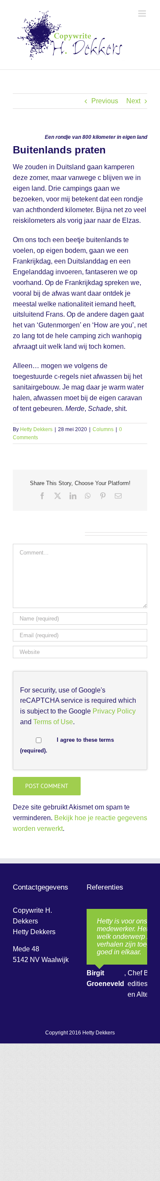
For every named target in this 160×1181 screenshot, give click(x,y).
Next (133, 101)
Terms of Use (53, 721)
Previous (104, 101)
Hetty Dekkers (36, 429)
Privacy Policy (114, 711)
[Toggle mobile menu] (142, 13)
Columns (103, 429)
